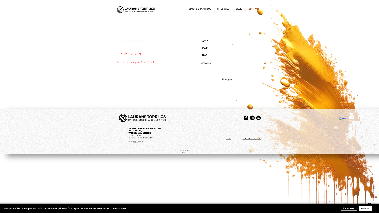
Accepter (365, 208)
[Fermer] (375, 208)
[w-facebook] (342, 120)
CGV (228, 138)
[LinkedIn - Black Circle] (258, 118)
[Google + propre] (370, 116)
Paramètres (348, 208)
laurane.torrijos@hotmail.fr (137, 62)
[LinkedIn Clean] (361, 116)
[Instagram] (252, 118)
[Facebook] (246, 118)
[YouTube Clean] (352, 116)
